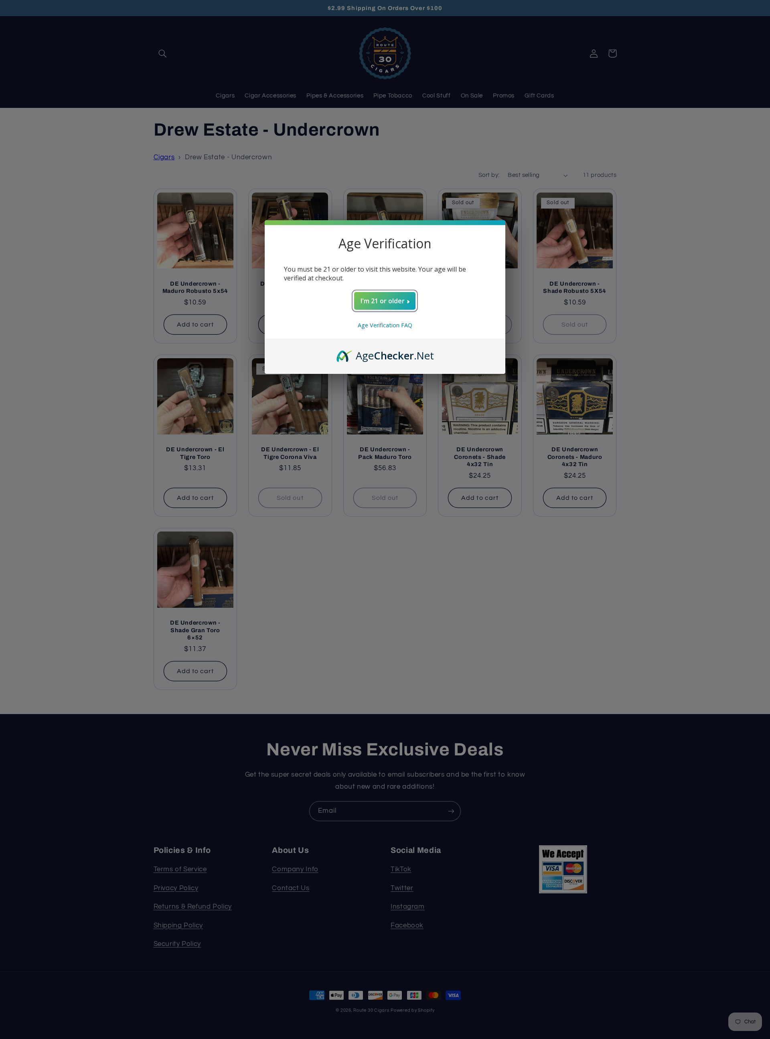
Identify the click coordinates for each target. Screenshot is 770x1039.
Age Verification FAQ (385, 325)
